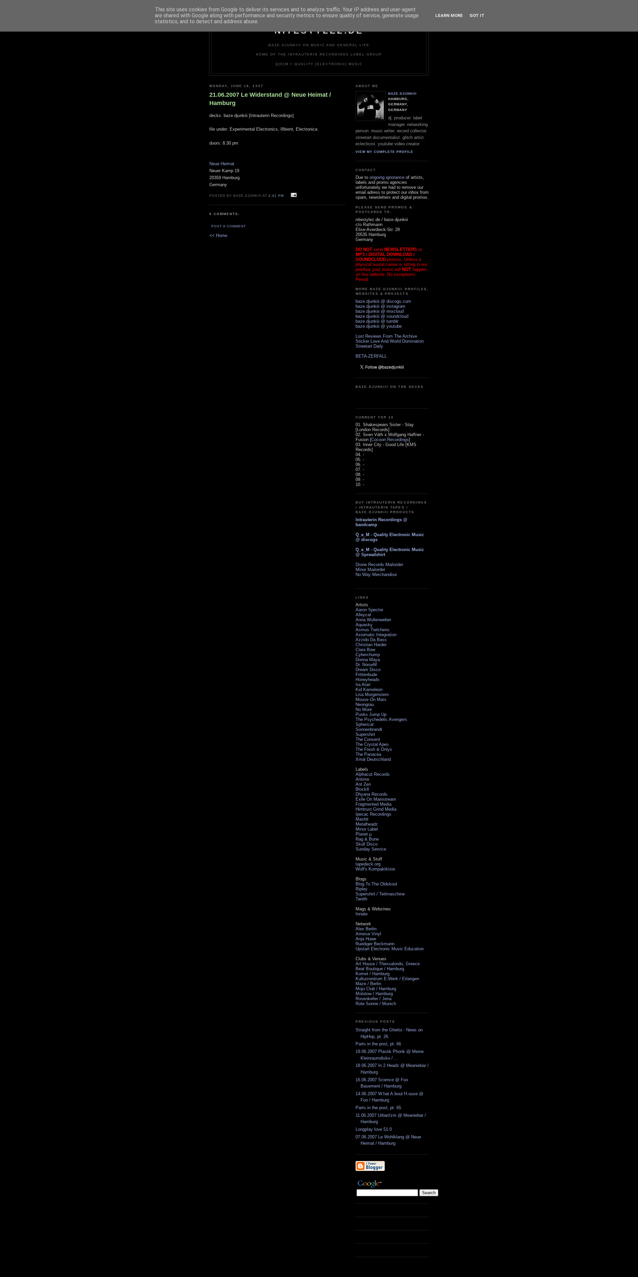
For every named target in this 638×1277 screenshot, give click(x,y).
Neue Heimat (221, 163)
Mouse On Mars (371, 699)
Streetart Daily (369, 346)
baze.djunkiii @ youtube (379, 326)
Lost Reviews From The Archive (386, 336)
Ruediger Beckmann (375, 943)
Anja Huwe (366, 938)
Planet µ (364, 834)
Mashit (362, 819)
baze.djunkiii (402, 93)
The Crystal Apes (372, 744)
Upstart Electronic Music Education (390, 948)
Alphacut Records (373, 774)
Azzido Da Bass (371, 639)
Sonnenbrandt (369, 729)
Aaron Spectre (369, 609)
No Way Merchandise (376, 574)
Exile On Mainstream (376, 799)
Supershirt (365, 734)
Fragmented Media (373, 804)
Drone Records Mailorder (379, 564)
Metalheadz (367, 824)
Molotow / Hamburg (374, 993)
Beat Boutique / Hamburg (380, 968)
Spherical (364, 724)
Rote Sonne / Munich (376, 1003)
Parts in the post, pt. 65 (378, 1107)
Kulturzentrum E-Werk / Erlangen (387, 978)
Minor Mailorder (370, 569)
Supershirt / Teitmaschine (380, 893)
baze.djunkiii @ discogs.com (383, 301)
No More (364, 709)
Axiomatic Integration (376, 634)
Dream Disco (368, 669)
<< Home (218, 235)
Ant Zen (363, 784)
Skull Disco (366, 844)
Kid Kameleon (369, 689)
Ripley (362, 888)
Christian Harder (371, 644)
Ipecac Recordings (373, 814)
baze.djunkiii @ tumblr (377, 321)
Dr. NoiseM (366, 664)
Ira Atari (363, 684)
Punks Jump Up (371, 714)
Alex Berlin (366, 928)
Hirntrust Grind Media (376, 809)
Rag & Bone (367, 839)
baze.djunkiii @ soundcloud (382, 316)
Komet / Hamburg (372, 973)
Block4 (362, 789)
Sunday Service (371, 849)
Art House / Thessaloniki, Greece (388, 963)
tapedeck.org (368, 864)
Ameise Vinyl (368, 933)
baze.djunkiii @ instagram (380, 306)
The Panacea (368, 754)
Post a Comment (228, 226)
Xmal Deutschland (373, 759)
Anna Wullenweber (373, 619)
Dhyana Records (371, 794)
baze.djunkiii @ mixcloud (380, 311)
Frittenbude (366, 674)
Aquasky (364, 624)
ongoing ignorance (387, 177)
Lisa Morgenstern (372, 694)
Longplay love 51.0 (374, 1129)
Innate (362, 913)
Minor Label (367, 829)
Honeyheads (367, 679)
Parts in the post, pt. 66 (378, 1043)
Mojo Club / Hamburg (376, 988)
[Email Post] (292, 195)
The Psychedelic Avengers (381, 719)
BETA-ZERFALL (371, 356)
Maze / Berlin (368, 983)
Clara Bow (365, 649)
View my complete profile (384, 152)
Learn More (449, 15)
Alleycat (363, 614)
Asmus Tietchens (372, 629)
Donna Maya (368, 659)
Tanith (361, 898)
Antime (362, 779)
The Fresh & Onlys (374, 749)
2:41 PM (276, 195)
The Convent (368, 739)
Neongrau (365, 704)
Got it (477, 15)
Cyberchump (368, 654)
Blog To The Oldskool (376, 883)
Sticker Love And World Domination (390, 341)
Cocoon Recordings (390, 439)
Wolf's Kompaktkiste (375, 869)
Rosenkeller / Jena (373, 998)
